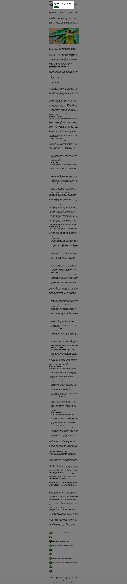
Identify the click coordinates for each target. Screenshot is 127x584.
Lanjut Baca (56, 7)
